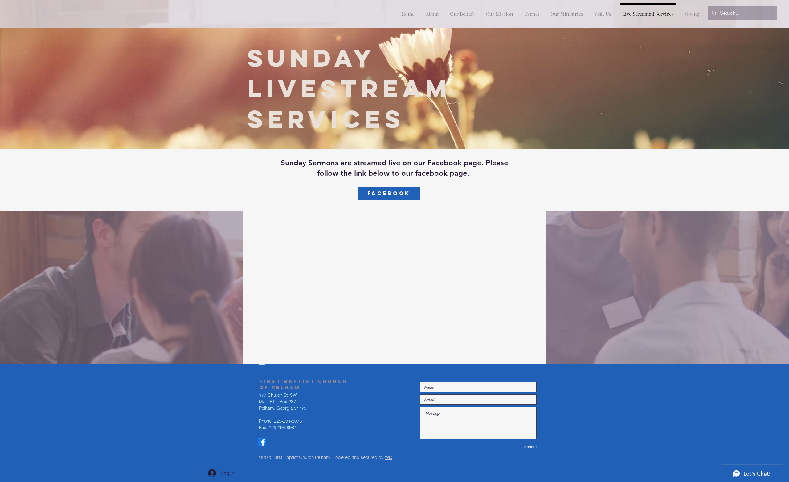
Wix (388, 457)
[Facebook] (262, 442)
